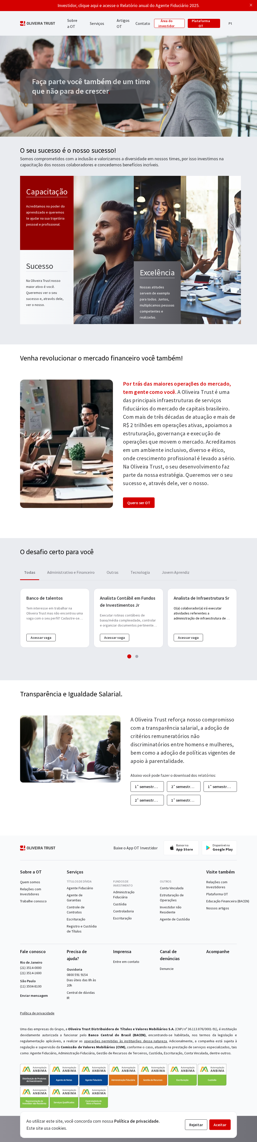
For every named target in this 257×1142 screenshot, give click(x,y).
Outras (112, 572)
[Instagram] (216, 961)
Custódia (119, 904)
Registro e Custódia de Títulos (82, 928)
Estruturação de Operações (172, 897)
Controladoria (123, 911)
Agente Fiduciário (80, 888)
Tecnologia (140, 572)
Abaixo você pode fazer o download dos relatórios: (173, 775)
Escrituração (76, 919)
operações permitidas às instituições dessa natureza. (126, 1041)
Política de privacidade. (137, 1121)
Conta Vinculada (171, 888)
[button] (230, 23)
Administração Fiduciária (124, 894)
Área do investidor (166, 23)
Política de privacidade (37, 1013)
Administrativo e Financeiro (71, 572)
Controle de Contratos (76, 909)
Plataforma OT (201, 23)
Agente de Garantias (75, 897)
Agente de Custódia (175, 919)
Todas (29, 572)
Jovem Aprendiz (175, 572)
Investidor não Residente (170, 909)
